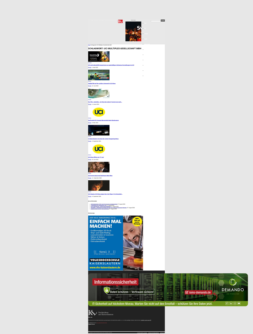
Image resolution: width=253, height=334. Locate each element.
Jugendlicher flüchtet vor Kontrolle (100, 209)
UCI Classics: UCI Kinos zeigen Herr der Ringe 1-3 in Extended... (105, 194)
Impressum (101, 20)
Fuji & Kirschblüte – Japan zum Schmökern (101, 206)
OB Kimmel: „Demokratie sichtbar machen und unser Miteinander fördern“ (109, 207)
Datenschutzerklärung (110, 20)
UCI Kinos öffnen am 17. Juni (96, 157)
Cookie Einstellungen (142, 332)
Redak (89, 67)
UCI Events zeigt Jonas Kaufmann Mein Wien (100, 175)
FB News (89, 81)
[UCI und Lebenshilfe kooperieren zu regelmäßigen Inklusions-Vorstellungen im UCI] (99, 61)
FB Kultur (89, 99)
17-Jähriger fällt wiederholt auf (98, 205)
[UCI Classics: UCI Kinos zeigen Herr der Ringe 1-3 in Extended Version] (99, 190)
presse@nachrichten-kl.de (102, 322)
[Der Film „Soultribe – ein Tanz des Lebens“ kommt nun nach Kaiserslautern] (99, 98)
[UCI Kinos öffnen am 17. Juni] (99, 153)
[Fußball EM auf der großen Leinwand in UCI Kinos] (99, 79)
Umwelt (146, 60)
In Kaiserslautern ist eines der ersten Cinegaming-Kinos (103, 138)
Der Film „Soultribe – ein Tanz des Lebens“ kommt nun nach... (105, 102)
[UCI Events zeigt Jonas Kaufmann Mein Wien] (99, 172)
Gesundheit (147, 65)
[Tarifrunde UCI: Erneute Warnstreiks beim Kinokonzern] (99, 116)
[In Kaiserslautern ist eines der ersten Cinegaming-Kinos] (99, 135)
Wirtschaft (147, 44)
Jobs (145, 49)
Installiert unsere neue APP (146, 320)
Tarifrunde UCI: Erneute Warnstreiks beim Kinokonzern (103, 120)
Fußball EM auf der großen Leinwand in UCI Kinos (101, 83)
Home (92, 20)
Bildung (146, 54)
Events (96, 20)
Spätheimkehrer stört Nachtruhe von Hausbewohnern (104, 204)
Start (89, 45)
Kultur (146, 70)
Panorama (147, 75)
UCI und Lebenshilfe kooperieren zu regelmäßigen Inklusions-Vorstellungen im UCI (111, 65)
